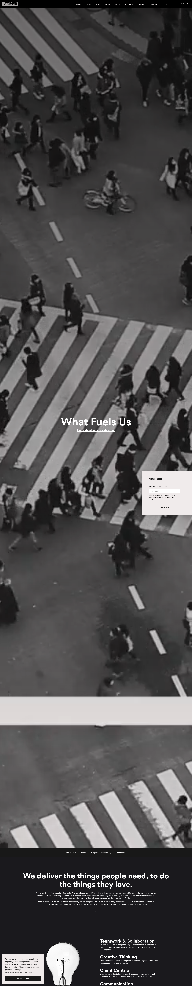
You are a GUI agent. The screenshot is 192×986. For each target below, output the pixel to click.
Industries (78, 4)
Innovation (107, 4)
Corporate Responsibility (101, 852)
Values (83, 852)
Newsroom (141, 4)
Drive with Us (129, 4)
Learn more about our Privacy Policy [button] (19, 972)
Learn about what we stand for (96, 430)
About (98, 4)
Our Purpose (71, 852)
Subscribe (165, 507)
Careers (117, 4)
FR (166, 4)
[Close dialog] (186, 477)
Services (88, 4)
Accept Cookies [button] (23, 978)
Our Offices (153, 4)
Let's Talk (185, 4)
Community (120, 852)
